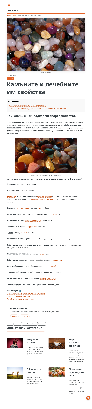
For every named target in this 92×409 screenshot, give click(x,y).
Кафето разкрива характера (74, 342)
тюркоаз (20, 208)
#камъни (18, 324)
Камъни (25, 316)
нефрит (30, 226)
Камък (14, 316)
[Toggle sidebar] (9, 5)
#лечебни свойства (29, 324)
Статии (15, 16)
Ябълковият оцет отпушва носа (76, 372)
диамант (48, 196)
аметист (51, 199)
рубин (41, 208)
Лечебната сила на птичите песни (21, 299)
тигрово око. (56, 260)
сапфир (28, 220)
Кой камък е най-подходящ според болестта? (27, 105)
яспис (55, 214)
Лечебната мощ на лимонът (18, 296)
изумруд (40, 196)
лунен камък (36, 220)
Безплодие (11, 196)
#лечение (41, 324)
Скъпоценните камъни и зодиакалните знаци (26, 293)
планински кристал (38, 199)
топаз (27, 208)
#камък (10, 324)
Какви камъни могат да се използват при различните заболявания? (39, 108)
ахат (35, 226)
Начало (9, 16)
